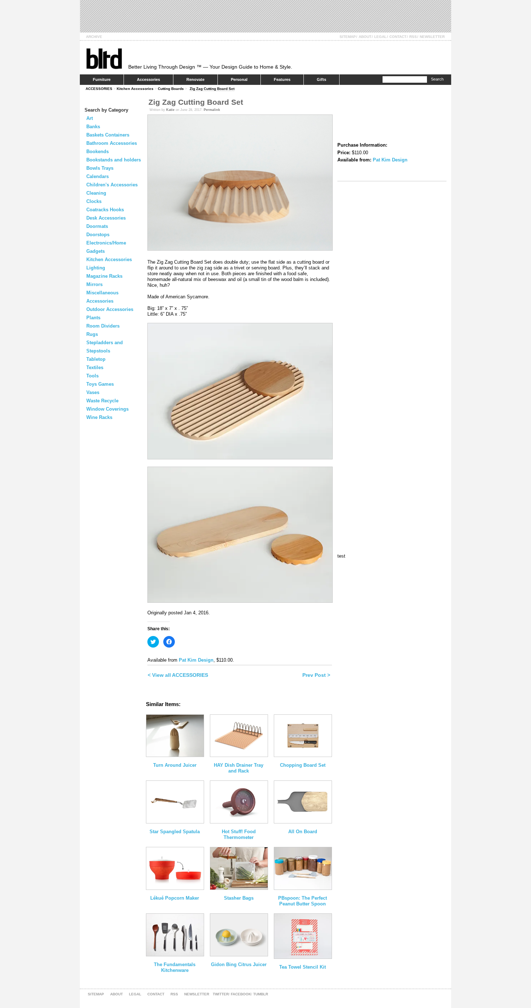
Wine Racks (99, 417)
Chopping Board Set (302, 765)
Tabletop (95, 359)
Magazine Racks (104, 276)
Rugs (92, 334)
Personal (239, 79)
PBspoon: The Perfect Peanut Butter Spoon (302, 901)
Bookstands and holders (113, 160)
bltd (104, 58)
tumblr (260, 994)
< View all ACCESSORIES (178, 675)
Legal (380, 37)
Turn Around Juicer (175, 765)
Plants (93, 317)
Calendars (97, 176)
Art (89, 118)
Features (282, 79)
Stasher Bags (239, 898)
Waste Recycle (102, 400)
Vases (92, 392)
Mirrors (94, 284)
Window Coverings (107, 409)
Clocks (94, 201)
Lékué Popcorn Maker (174, 898)
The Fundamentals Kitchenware (174, 967)
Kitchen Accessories (135, 89)
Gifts (321, 79)
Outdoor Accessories (109, 309)
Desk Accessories (106, 218)
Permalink (212, 110)
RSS (413, 37)
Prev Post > (316, 675)
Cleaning (96, 193)
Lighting (95, 268)
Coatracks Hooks (105, 209)
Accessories (148, 79)
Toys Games (100, 384)
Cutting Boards (171, 89)
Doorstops (97, 234)
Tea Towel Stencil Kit (302, 967)
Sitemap (348, 37)
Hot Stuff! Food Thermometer (239, 834)
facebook (241, 994)
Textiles (94, 367)
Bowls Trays (99, 168)
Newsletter (432, 37)
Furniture (102, 79)
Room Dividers (103, 326)
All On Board (302, 831)
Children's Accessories (112, 184)
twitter (221, 994)
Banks (93, 126)
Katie (170, 110)
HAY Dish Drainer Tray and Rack (238, 768)
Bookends (97, 151)
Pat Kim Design (196, 660)
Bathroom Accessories (111, 143)
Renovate (195, 79)
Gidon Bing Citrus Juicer (239, 964)
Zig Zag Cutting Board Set (212, 89)
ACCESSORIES (99, 89)
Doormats (97, 226)
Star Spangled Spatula (175, 831)
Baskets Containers (107, 135)
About (365, 37)
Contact (397, 37)
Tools (92, 375)
